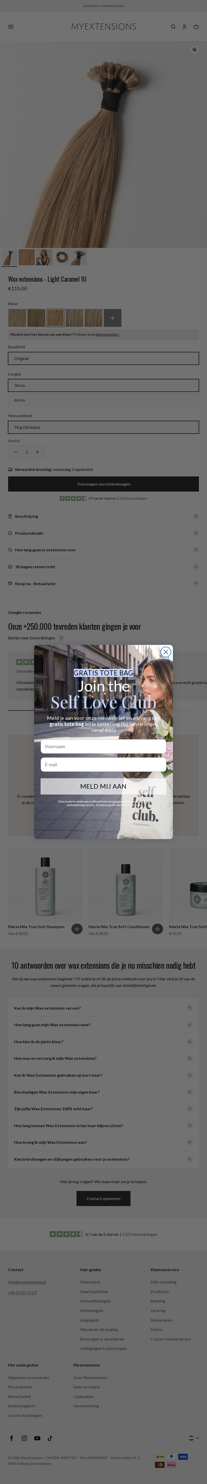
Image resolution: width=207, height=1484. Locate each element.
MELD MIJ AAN (103, 786)
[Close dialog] (166, 652)
